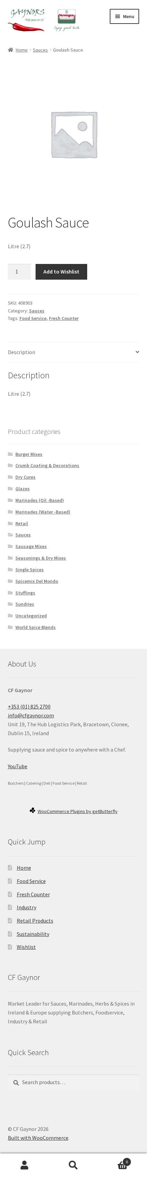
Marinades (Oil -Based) (39, 500)
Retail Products (35, 920)
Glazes (22, 489)
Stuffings (25, 593)
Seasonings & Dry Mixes (40, 558)
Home (22, 50)
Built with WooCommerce (38, 1137)
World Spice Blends (35, 627)
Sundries (24, 604)
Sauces (40, 50)
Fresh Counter (64, 318)
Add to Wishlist (61, 271)
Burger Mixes (28, 454)
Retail (21, 523)
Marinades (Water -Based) (42, 512)
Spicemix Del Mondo (36, 581)
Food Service (32, 318)
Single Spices (29, 569)
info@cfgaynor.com (31, 715)
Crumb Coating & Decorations (47, 465)
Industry (26, 907)
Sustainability (33, 933)
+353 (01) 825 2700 (29, 706)
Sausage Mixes (31, 546)
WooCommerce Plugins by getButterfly (78, 811)
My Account (24, 1165)
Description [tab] (21, 352)
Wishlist (26, 946)
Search (73, 1165)
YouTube (17, 766)
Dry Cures (25, 477)
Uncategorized (31, 616)
